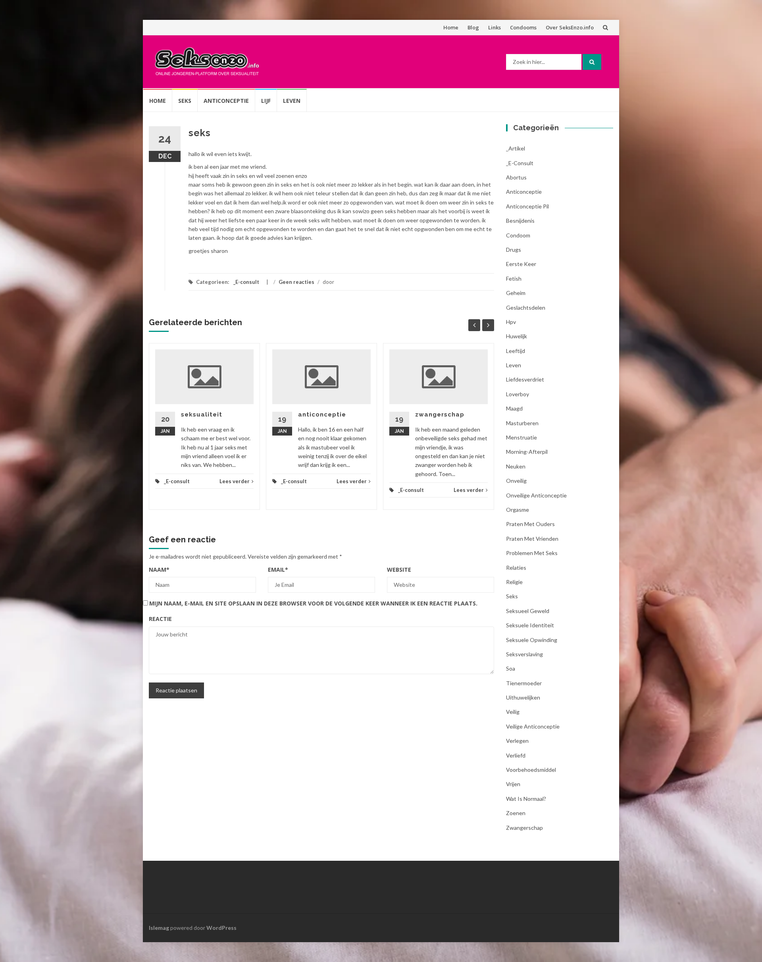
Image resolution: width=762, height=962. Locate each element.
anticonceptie (322, 414)
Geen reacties (296, 282)
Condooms (523, 27)
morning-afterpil (527, 451)
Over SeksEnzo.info (570, 27)
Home (450, 27)
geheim (515, 292)
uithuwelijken (523, 697)
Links (494, 27)
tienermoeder (524, 683)
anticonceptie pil (527, 206)
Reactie (160, 619)
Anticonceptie (226, 100)
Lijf (266, 100)
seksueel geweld (527, 610)
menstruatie (521, 437)
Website (399, 569)
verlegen (517, 740)
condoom (518, 235)
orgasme (517, 509)
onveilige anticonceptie (536, 495)
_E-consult (246, 282)
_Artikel (515, 148)
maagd (514, 408)
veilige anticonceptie (533, 726)
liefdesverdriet (525, 379)
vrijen (513, 784)
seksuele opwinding (531, 639)
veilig (513, 711)
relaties (516, 567)
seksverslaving (524, 654)
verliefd (515, 755)
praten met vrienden (532, 538)
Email (278, 569)
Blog (473, 27)
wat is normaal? (526, 798)
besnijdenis (520, 220)
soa (510, 668)
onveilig (516, 480)
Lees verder (234, 481)
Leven (291, 100)
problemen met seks (532, 552)
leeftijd (515, 350)
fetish (513, 278)
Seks (184, 100)
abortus (516, 177)
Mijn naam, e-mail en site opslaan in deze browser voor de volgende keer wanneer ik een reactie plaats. (313, 603)
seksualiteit (201, 414)
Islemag (159, 927)
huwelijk (516, 336)
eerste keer (521, 263)
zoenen (515, 813)
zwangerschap (439, 414)
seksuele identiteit (530, 625)
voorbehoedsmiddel (531, 769)
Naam (159, 569)
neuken (515, 466)
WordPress (221, 927)
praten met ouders (530, 524)
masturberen (522, 423)
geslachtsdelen (525, 307)
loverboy (517, 394)
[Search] (592, 62)
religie (514, 581)
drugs (513, 249)
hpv (511, 321)
